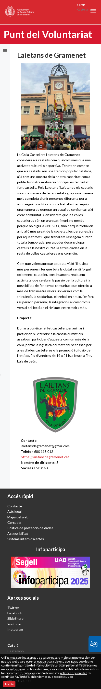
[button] (93, 10)
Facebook (14, 613)
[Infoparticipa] (50, 572)
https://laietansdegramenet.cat (45, 457)
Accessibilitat (17, 533)
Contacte (14, 506)
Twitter (13, 608)
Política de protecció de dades (30, 528)
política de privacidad (73, 673)
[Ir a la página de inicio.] (20, 12)
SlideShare (15, 618)
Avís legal (14, 511)
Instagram (15, 629)
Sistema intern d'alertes (25, 539)
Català (81, 5)
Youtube (14, 624)
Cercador (14, 522)
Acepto (9, 684)
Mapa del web (17, 517)
